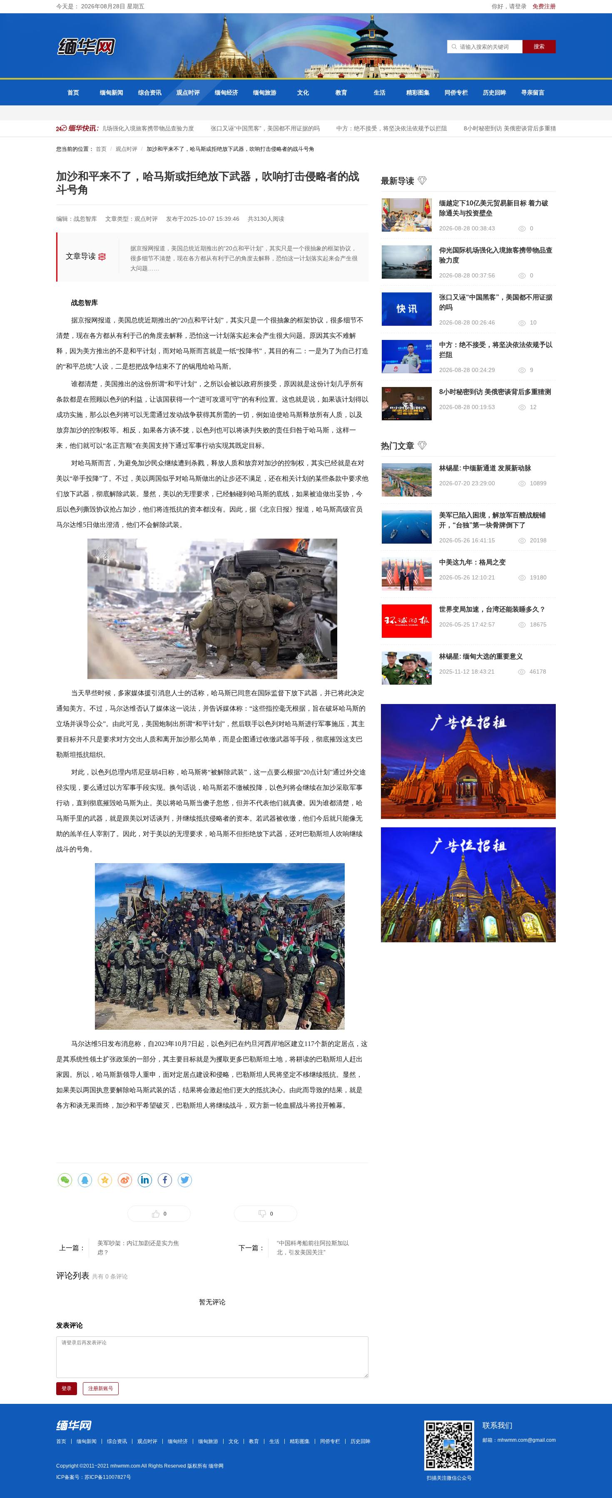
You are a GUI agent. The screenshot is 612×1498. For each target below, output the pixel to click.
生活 (380, 92)
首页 (73, 92)
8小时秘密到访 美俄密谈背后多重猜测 (500, 128)
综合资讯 (150, 92)
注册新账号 (100, 1388)
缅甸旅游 (264, 92)
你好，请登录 (510, 6)
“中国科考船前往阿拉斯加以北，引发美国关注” (313, 1248)
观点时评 (188, 92)
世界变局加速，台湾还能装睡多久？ (492, 609)
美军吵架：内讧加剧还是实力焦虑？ (138, 1248)
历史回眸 (494, 92)
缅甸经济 (226, 92)
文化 (303, 92)
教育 (341, 92)
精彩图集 (418, 92)
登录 (67, 1388)
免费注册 (544, 6)
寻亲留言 (533, 92)
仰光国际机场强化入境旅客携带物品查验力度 (123, 128)
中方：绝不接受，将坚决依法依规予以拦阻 (378, 128)
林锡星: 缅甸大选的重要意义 (481, 656)
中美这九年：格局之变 (472, 562)
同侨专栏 (456, 92)
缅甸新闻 (111, 92)
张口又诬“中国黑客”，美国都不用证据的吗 (252, 128)
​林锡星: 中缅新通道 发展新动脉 (485, 468)
